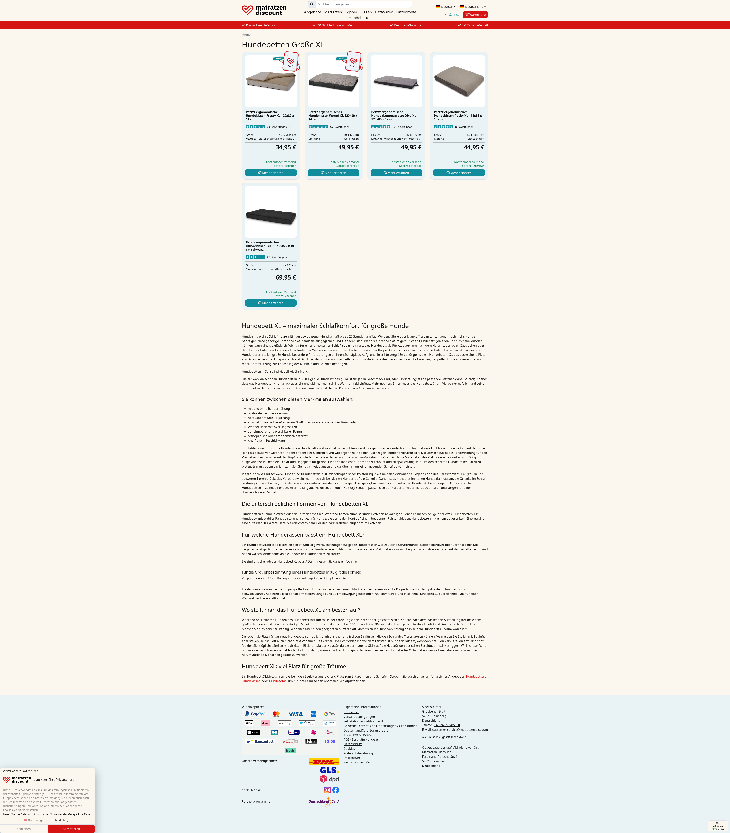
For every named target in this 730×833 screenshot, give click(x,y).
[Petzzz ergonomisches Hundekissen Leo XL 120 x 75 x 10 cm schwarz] (271, 212)
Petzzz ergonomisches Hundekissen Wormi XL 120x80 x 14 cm (333, 115)
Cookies (349, 749)
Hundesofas (277, 681)
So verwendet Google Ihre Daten (71, 814)
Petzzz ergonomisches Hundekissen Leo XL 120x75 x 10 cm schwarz (270, 246)
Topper (351, 12)
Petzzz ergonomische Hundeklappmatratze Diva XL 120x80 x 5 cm (393, 115)
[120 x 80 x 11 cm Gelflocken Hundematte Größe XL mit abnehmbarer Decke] (271, 81)
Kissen (366, 12)
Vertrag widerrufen (357, 762)
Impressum (352, 758)
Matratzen (333, 12)
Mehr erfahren (272, 173)
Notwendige (36, 820)
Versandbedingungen (359, 717)
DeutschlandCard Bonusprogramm (369, 730)
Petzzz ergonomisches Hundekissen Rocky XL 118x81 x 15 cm (458, 115)
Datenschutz (353, 744)
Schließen (24, 829)
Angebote (312, 12)
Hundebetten (360, 17)
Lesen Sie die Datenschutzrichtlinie (25, 814)
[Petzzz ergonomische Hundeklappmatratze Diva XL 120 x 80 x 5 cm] (396, 81)
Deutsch (446, 7)
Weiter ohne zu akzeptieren (20, 771)
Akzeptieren (71, 829)
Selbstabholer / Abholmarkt (363, 721)
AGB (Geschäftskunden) (361, 739)
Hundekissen (251, 681)
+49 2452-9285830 (447, 725)
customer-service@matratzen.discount (460, 730)
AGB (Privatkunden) (358, 735)
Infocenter (351, 712)
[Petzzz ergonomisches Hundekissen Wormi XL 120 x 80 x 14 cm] (333, 81)
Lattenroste (406, 12)
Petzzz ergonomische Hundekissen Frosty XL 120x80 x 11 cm (270, 115)
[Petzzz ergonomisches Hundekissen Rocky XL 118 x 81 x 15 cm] (459, 81)
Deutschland (473, 7)
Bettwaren (384, 12)
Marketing (61, 820)
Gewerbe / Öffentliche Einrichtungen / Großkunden (380, 726)
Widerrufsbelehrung (358, 753)
